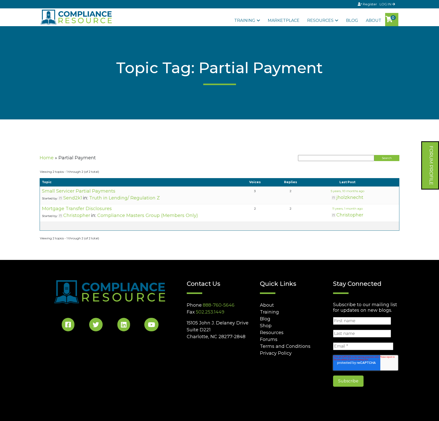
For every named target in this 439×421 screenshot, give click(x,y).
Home (47, 158)
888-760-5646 (218, 305)
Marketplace (284, 20)
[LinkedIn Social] (123, 325)
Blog (352, 20)
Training (244, 20)
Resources (320, 20)
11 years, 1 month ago (347, 208)
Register (370, 4)
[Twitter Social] (96, 325)
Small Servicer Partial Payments (78, 191)
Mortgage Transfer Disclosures (77, 208)
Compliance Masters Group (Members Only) (147, 215)
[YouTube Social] (151, 325)
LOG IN (386, 4)
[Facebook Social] (68, 325)
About (373, 20)
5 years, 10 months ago (347, 191)
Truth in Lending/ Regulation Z (124, 198)
